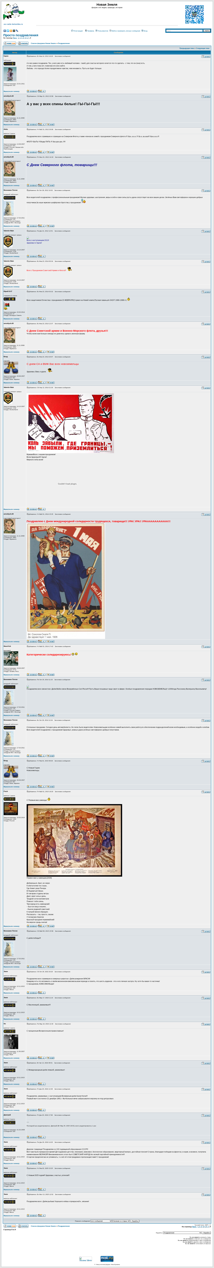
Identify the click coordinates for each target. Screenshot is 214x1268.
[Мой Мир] (14, 31)
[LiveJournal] (17, 31)
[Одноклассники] (11, 31)
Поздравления (64, 43)
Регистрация (78, 31)
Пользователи (103, 31)
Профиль (90, 31)
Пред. (15, 38)
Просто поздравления (20, 35)
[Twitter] (7, 31)
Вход (145, 31)
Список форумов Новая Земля (43, 43)
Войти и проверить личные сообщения (126, 31)
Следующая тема (202, 48)
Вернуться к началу (11, 91)
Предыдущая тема (186, 48)
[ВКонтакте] (4, 31)
